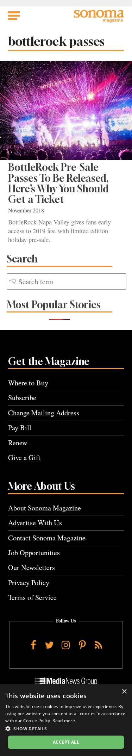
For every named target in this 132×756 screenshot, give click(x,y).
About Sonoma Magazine (44, 508)
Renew (17, 442)
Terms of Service (32, 597)
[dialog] (66, 720)
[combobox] (66, 281)
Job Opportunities (34, 552)
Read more (63, 721)
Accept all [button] (66, 742)
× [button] (124, 691)
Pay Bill (19, 427)
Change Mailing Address (43, 412)
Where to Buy (28, 383)
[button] (66, 728)
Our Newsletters (31, 567)
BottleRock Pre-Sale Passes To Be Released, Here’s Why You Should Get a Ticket (58, 183)
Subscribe (22, 397)
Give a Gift (24, 457)
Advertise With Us (35, 522)
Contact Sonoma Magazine (47, 538)
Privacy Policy (28, 582)
